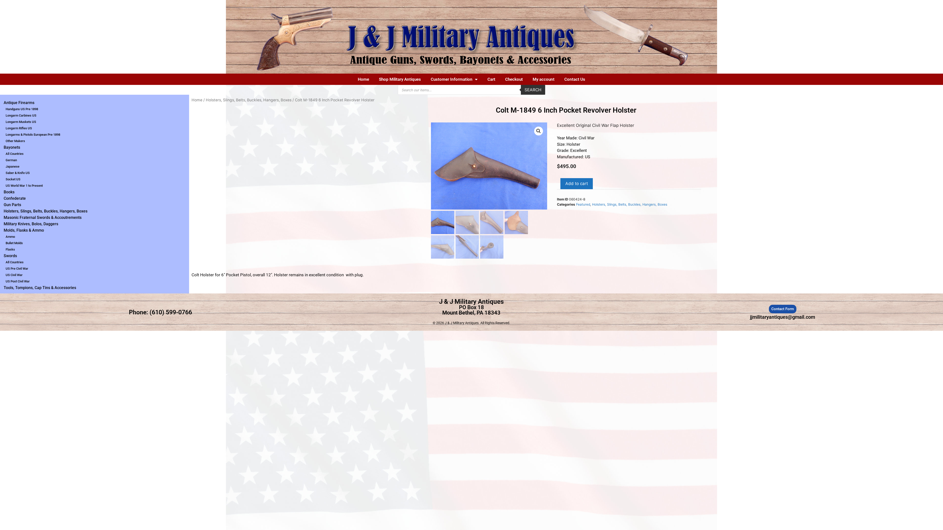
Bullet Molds (14, 243)
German (11, 160)
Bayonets (12, 147)
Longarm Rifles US (19, 128)
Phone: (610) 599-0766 (160, 312)
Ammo (10, 236)
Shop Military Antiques (400, 79)
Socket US (13, 179)
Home (363, 79)
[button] (538, 131)
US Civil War (14, 275)
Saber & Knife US (18, 173)
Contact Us (574, 79)
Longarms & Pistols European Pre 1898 (33, 134)
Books (9, 192)
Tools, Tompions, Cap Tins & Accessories (40, 287)
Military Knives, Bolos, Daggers (31, 224)
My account (544, 79)
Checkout (514, 79)
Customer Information (451, 79)
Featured (583, 204)
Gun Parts (12, 204)
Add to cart (576, 183)
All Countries (15, 154)
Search (533, 89)
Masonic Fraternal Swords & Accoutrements (43, 217)
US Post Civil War (18, 281)
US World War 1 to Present (24, 185)
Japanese (12, 166)
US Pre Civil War (17, 268)
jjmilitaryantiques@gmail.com (782, 317)
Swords (10, 255)
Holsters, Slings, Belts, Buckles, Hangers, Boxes (45, 211)
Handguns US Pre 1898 (22, 109)
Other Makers (15, 141)
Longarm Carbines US (21, 115)
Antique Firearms (19, 102)
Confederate (15, 198)
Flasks (10, 249)
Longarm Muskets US (21, 122)
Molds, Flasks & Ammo (24, 230)
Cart (491, 79)
